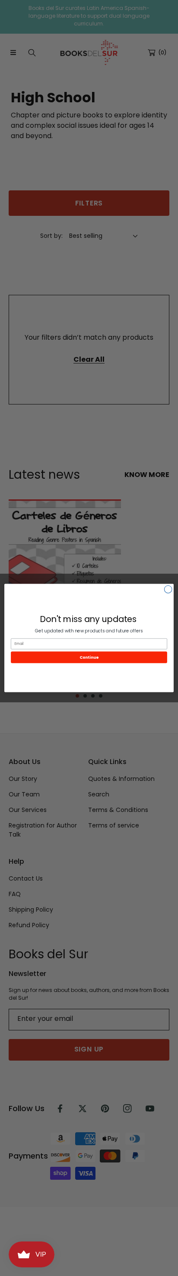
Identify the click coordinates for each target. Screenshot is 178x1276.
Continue (89, 657)
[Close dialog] (168, 589)
